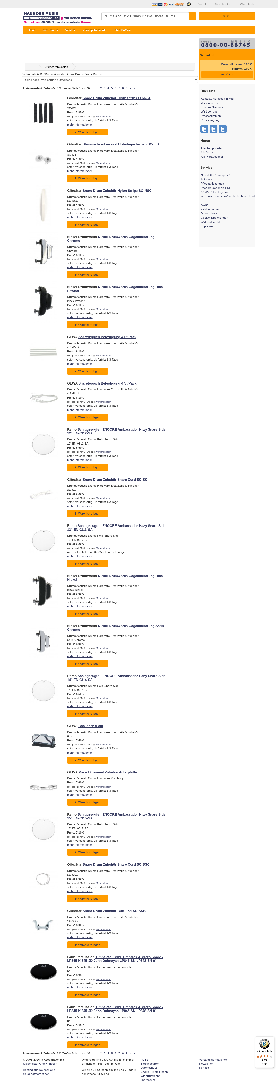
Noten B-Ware (122, 30)
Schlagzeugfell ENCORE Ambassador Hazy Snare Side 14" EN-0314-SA (116, 678)
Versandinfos (209, 103)
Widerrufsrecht (210, 222)
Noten (31, 30)
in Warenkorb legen (87, 132)
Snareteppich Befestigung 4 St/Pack (107, 337)
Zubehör (69, 30)
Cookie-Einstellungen (214, 217)
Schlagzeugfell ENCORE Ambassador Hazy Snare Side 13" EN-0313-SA (116, 527)
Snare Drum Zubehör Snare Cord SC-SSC (116, 864)
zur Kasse (227, 74)
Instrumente (50, 30)
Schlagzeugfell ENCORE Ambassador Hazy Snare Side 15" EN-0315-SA (116, 816)
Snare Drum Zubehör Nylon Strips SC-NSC (117, 191)
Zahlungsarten (210, 209)
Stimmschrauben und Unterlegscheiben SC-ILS (121, 144)
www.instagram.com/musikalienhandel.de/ (228, 196)
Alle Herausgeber (212, 156)
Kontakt (204, 1067)
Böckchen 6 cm (90, 726)
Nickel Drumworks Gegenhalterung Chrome (110, 239)
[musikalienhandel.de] (60, 16)
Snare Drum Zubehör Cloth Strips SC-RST (117, 98)
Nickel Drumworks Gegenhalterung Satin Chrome (115, 627)
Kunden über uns (212, 107)
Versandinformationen (213, 1059)
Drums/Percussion (56, 66)
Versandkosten (103, 116)
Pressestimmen (211, 115)
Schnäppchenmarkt (93, 30)
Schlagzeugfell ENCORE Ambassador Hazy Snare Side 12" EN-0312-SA (116, 431)
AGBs (204, 204)
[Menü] (271, 1038)
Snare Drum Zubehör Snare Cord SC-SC (115, 480)
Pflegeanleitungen (212, 183)
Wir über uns (209, 111)
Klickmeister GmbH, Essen (40, 1063)
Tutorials (206, 179)
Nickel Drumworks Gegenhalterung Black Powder (115, 289)
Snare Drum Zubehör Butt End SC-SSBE (115, 911)
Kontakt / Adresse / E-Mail (217, 98)
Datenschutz (209, 213)
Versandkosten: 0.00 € (236, 64)
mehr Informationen (80, 124)
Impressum (208, 226)
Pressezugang (210, 120)
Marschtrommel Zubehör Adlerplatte (107, 772)
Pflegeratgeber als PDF (216, 187)
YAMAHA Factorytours (215, 192)
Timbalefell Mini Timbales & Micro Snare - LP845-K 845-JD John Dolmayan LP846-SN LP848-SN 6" (115, 959)
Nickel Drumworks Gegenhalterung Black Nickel (115, 577)
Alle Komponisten (212, 148)
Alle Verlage (208, 152)
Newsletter (206, 1063)
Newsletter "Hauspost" (215, 175)
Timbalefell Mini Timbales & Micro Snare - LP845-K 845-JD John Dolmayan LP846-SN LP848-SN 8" (115, 1009)
